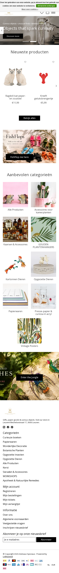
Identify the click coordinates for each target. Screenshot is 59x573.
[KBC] (18, 564)
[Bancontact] (27, 561)
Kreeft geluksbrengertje (43, 97)
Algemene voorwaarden (15, 519)
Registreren (9, 491)
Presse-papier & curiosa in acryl (43, 313)
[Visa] (18, 561)
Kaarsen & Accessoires (15, 244)
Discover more (13, 36)
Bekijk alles (29, 118)
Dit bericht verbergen (46, 6)
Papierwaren (15, 311)
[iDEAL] (4, 561)
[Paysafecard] (36, 561)
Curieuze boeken (12, 437)
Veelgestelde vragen (14, 523)
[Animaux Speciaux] (9, 12)
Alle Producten (15, 209)
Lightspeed (8, 556)
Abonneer (46, 539)
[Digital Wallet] (38, 564)
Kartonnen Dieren (15, 279)
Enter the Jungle (29, 377)
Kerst (6, 467)
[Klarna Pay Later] (4, 568)
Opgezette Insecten (13, 454)
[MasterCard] (14, 561)
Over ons (8, 514)
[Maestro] (5, 564)
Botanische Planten (13, 450)
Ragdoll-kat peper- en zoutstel (15, 97)
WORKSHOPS (10, 476)
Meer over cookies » (30, 9)
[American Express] (14, 564)
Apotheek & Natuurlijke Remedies (21, 480)
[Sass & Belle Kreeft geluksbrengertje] (43, 76)
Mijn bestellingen (12, 495)
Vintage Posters (29, 346)
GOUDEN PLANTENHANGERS (43, 246)
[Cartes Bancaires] (32, 564)
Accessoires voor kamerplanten (44, 211)
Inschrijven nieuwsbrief (15, 527)
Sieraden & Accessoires (15, 471)
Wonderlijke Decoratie (15, 446)
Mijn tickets (9, 499)
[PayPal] (9, 561)
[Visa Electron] (41, 561)
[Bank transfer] (23, 561)
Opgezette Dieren (43, 279)
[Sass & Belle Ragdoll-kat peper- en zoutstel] (15, 76)
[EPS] (27, 564)
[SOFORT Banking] (32, 561)
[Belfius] (9, 564)
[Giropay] (23, 564)
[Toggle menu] (53, 12)
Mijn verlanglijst (11, 504)
